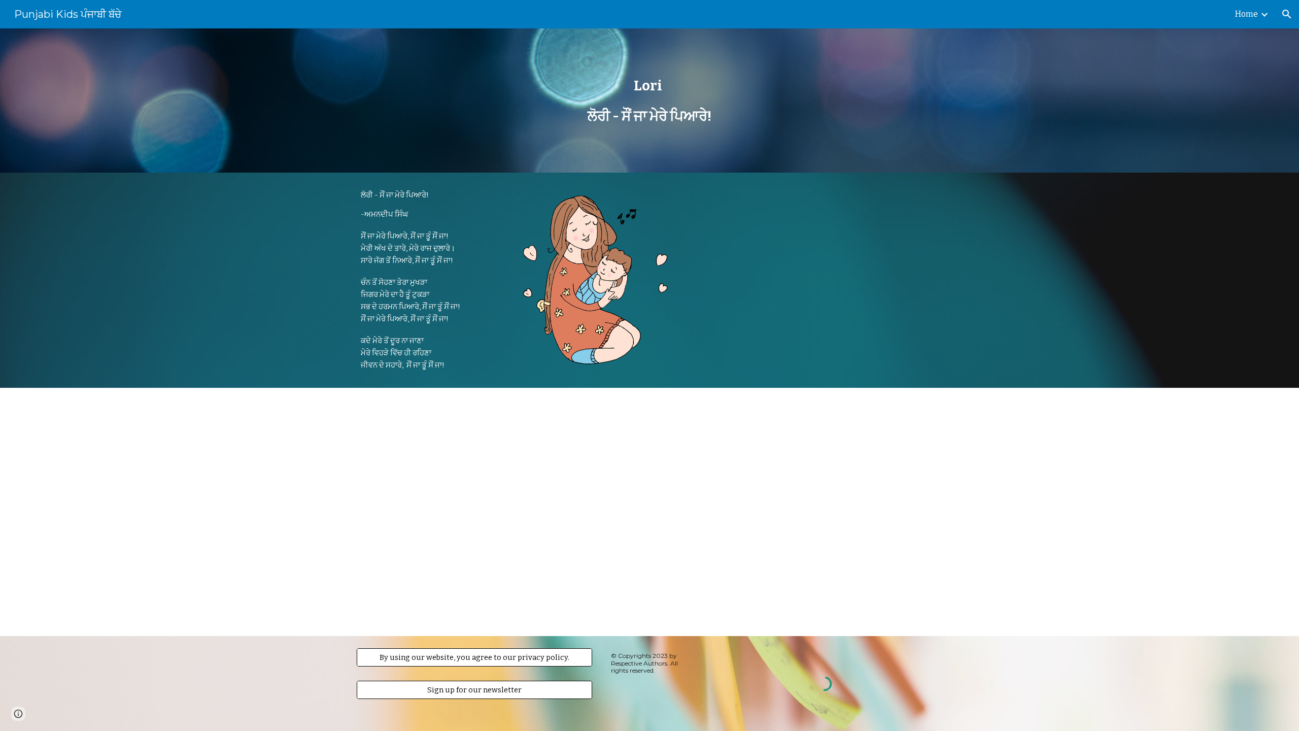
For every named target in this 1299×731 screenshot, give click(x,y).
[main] (649, 101)
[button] (1287, 14)
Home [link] (1246, 14)
